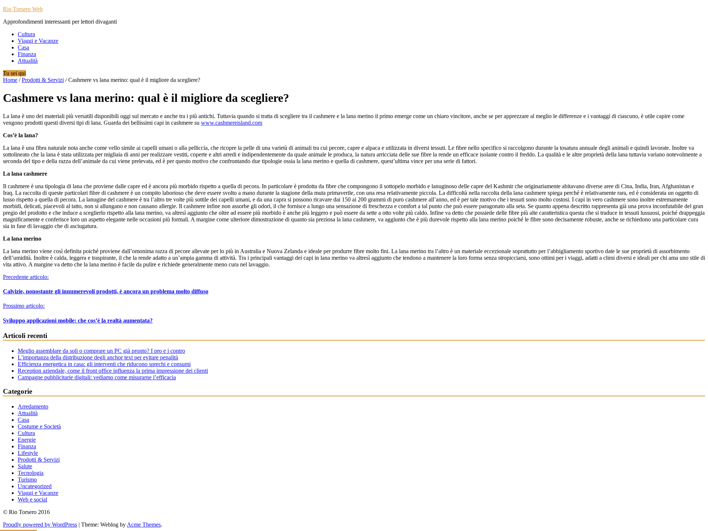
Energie (27, 440)
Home (10, 80)
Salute (25, 466)
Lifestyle (28, 453)
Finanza (27, 54)
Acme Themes (144, 524)
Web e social (32, 499)
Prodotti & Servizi (43, 80)
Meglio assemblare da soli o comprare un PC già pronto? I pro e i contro (101, 351)
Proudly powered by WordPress (40, 524)
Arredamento (33, 406)
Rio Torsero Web (23, 9)
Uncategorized (35, 486)
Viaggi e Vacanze (38, 41)
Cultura (26, 34)
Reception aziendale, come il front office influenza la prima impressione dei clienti (113, 371)
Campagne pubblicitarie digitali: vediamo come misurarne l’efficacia (97, 377)
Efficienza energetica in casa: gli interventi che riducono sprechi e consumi (104, 364)
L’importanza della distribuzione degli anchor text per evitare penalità (98, 357)
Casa (23, 47)
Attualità (28, 61)
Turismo (27, 479)
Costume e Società (39, 426)
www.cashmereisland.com (231, 123)
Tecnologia (31, 473)
